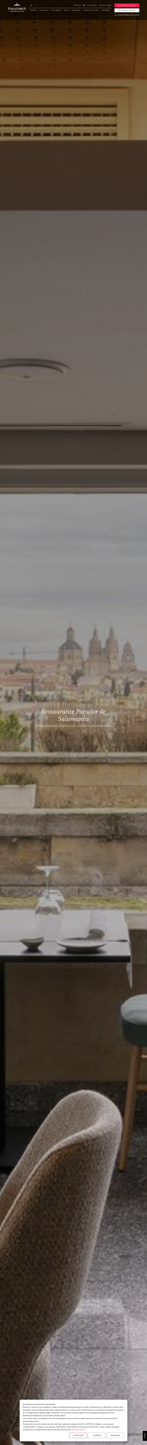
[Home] (17, 4)
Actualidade (105, 10)
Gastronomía (44, 10)
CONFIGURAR (78, 1435)
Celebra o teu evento (91, 10)
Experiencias (76, 10)
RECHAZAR (115, 1435)
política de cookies (78, 1430)
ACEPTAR (97, 1435)
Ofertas (66, 10)
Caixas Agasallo (56, 10)
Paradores (33, 10)
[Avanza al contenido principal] (73, 754)
